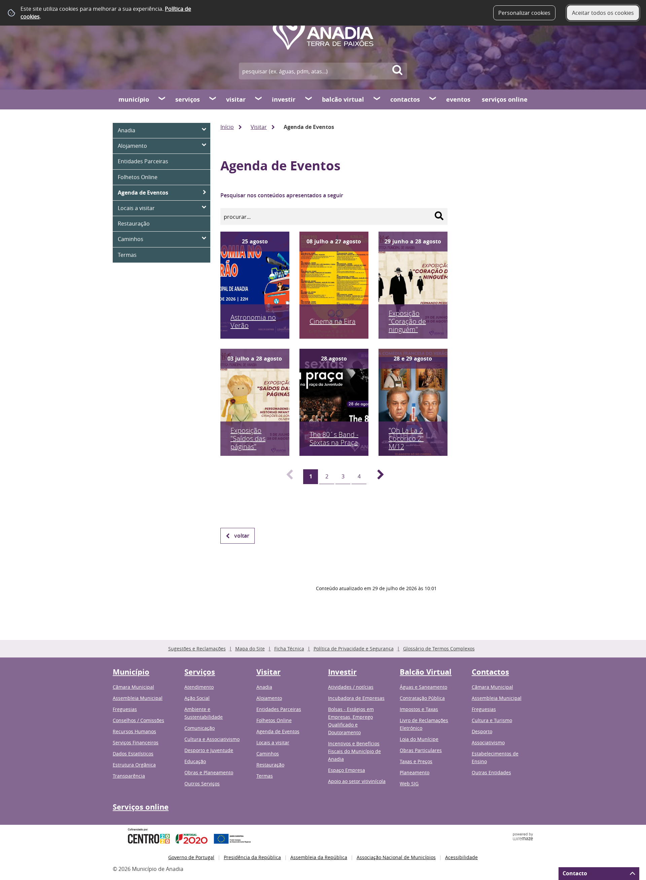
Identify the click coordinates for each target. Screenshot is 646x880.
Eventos (458, 99)
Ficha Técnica (289, 648)
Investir (283, 99)
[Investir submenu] (308, 99)
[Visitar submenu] (258, 99)
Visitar (236, 99)
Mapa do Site (250, 648)
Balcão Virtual (343, 99)
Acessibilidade (461, 857)
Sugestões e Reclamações (197, 648)
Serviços (187, 99)
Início (227, 127)
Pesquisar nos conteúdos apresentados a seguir (281, 195)
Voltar (241, 535)
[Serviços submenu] (213, 99)
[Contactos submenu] (433, 99)
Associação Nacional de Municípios (396, 857)
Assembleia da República (318, 857)
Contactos (405, 99)
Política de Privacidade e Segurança (354, 648)
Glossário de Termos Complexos (439, 648)
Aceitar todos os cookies (603, 12)
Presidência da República (252, 857)
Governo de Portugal (191, 857)
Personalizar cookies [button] (524, 12)
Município (133, 99)
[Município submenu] (162, 99)
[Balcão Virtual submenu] (377, 99)
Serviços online (505, 99)
